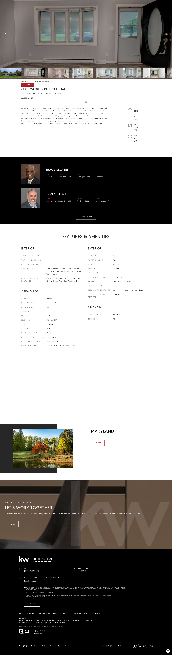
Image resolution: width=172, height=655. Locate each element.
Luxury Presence (65, 646)
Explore (98, 443)
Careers (65, 613)
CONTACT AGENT (86, 217)
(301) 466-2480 (65, 177)
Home (21, 613)
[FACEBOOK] (135, 646)
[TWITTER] (151, 646)
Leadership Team (43, 613)
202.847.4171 (82, 571)
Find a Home (96, 613)
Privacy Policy (117, 646)
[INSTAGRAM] (140, 646)
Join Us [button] (12, 524)
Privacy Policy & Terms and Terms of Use (36, 596)
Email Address (30, 581)
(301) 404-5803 (83, 201)
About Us (30, 613)
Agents (56, 613)
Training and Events (80, 613)
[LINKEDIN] (145, 646)
